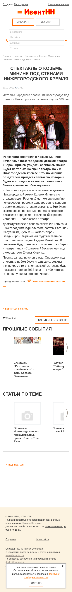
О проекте (11, 539)
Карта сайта (42, 539)
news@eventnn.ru (15, 555)
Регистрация (21, 4)
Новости (18, 56)
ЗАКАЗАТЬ (23, 22)
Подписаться (16, 464)
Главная (7, 56)
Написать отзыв (52, 320)
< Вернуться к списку (15, 308)
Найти (6, 40)
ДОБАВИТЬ (47, 22)
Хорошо (36, 583)
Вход (5, 4)
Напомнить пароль (58, 4)
